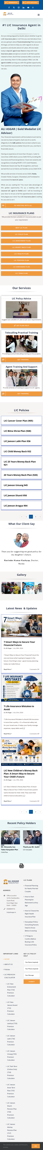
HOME (6, 961)
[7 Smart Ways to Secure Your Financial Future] (21, 625)
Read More (7, 669)
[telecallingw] (21, 336)
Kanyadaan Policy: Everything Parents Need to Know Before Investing (32, 928)
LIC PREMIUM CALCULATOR (9, 978)
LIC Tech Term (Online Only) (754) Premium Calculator (12, 1074)
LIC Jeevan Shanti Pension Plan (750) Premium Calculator (12, 1112)
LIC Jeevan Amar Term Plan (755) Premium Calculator (11, 1093)
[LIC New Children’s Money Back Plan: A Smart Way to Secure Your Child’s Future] (21, 752)
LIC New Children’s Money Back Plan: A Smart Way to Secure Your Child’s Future (18, 752)
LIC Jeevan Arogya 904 (15, 505)
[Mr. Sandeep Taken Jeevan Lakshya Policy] (31, 837)
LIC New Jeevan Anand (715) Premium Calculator (12, 1010)
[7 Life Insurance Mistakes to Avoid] (21, 688)
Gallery (24, 626)
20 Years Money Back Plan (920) (21, 475)
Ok (36, 1146)
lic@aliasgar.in (11, 914)
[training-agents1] (12, 583)
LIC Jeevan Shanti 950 (15, 495)
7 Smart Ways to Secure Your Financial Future (18, 626)
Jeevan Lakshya (26, 852)
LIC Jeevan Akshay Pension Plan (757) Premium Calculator (12, 1133)
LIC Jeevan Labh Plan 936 (17, 441)
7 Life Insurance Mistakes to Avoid (18, 688)
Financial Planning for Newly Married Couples (31, 891)
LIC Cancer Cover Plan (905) (18, 420)
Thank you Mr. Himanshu (6, 837)
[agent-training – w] (21, 370)
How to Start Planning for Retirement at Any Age (31, 903)
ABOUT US (8, 966)
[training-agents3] (33, 583)
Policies (7, 971)
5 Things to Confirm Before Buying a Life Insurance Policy (31, 942)
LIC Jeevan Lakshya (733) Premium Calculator (12, 1026)
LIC (14, 143)
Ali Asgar (9, 648)
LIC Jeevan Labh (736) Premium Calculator (11, 1042)
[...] (19, 664)
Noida (34, 174)
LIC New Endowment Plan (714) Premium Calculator (11, 992)
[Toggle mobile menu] (39, 15)
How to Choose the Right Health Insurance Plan (32, 916)
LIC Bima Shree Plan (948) (17, 430)
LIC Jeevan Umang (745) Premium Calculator (12, 1057)
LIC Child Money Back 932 (17, 451)
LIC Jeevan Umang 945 (16, 485)
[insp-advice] (21, 302)
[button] (2, 588)
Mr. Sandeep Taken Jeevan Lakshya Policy (28, 837)
